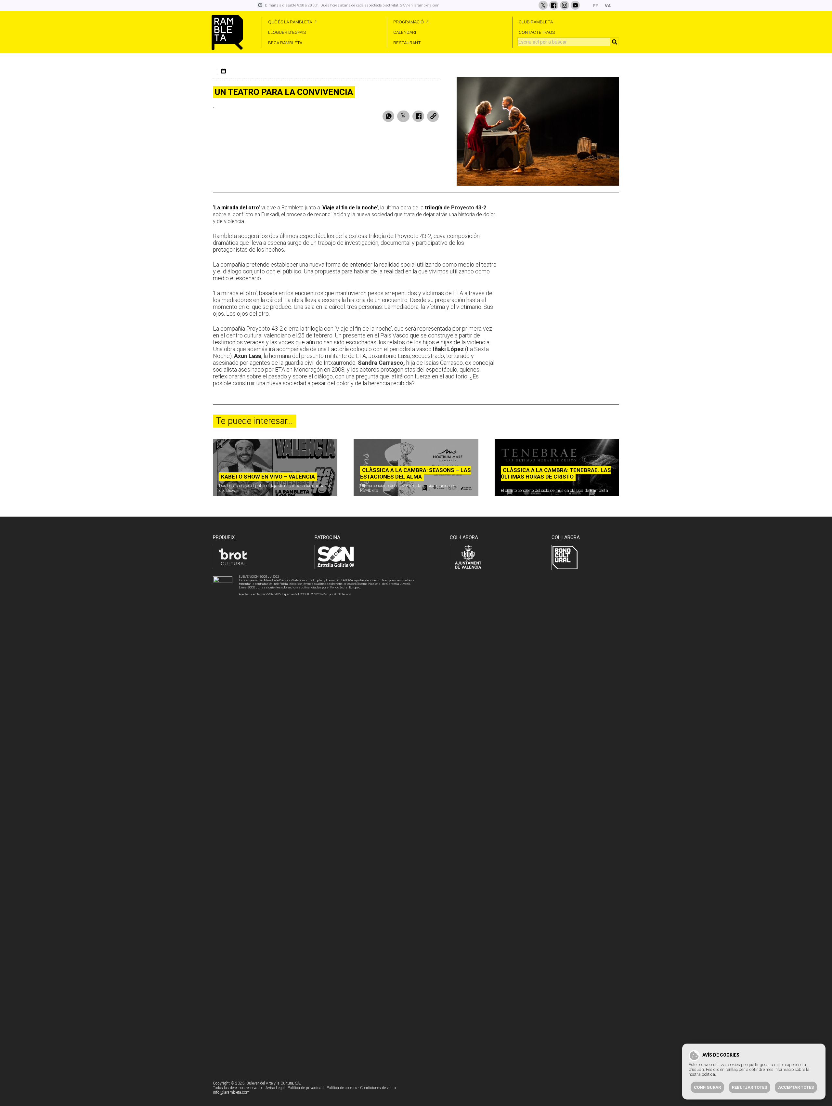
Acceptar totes (796, 1087)
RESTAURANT (407, 42)
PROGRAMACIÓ (408, 21)
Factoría (338, 349)
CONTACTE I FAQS (537, 32)
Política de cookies (342, 1088)
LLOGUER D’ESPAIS (287, 32)
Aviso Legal (275, 1088)
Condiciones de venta (378, 1088)
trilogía (433, 207)
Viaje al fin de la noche (349, 207)
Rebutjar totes (749, 1087)
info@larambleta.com (231, 1092)
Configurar (707, 1087)
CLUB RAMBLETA (536, 21)
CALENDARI (404, 32)
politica (708, 1074)
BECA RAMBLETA (285, 42)
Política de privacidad (306, 1088)
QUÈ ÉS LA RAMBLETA (290, 21)
